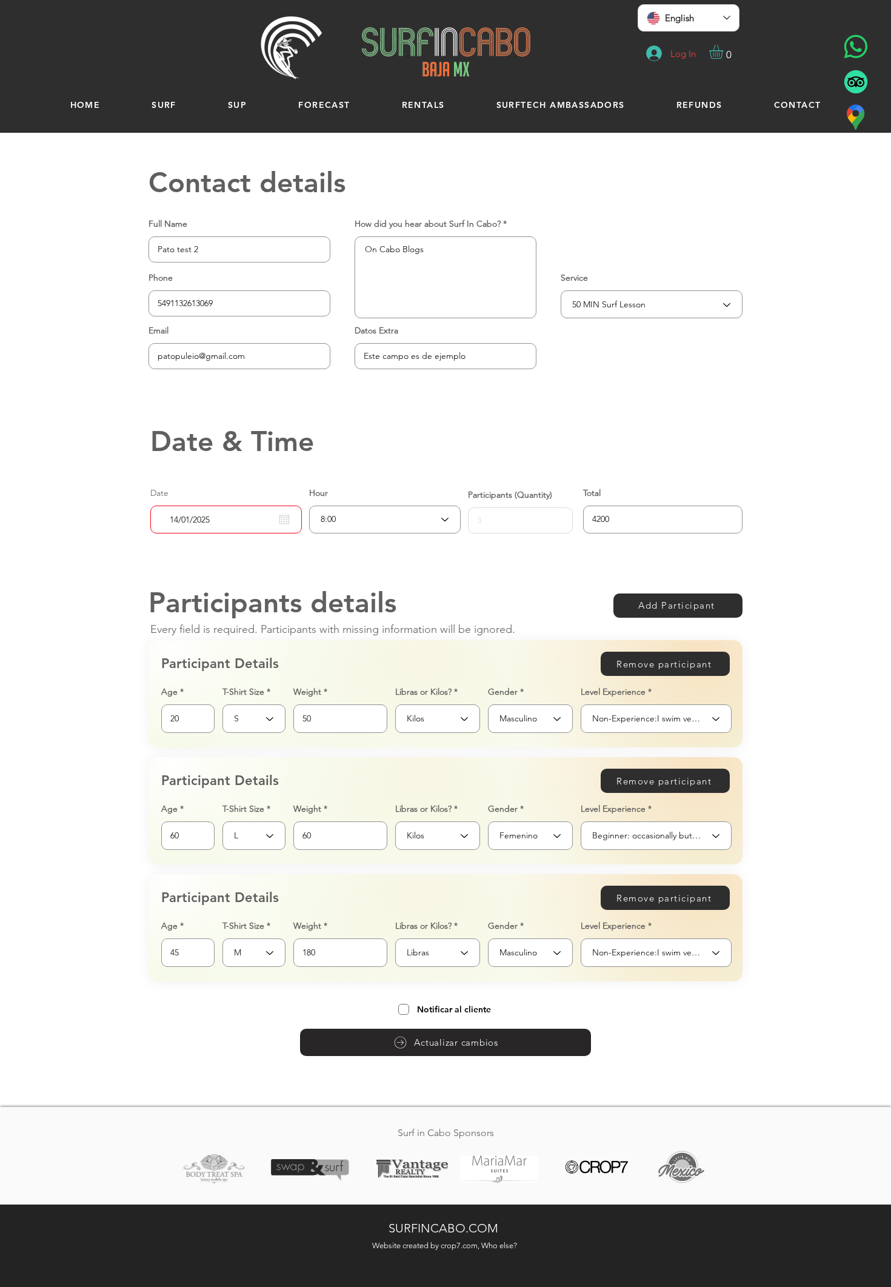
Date (159, 493)
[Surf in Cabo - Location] (855, 117)
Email (158, 330)
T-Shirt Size (243, 691)
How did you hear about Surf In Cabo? (428, 223)
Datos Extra (376, 330)
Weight (307, 691)
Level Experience (613, 691)
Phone (160, 277)
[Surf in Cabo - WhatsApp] (855, 46)
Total (592, 493)
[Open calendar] (284, 519)
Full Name (167, 223)
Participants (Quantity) (510, 494)
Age (169, 691)
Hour (318, 493)
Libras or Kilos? (423, 691)
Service (574, 277)
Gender (503, 691)
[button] (724, 52)
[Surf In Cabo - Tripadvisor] (855, 81)
